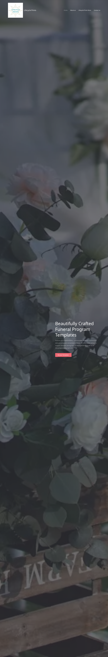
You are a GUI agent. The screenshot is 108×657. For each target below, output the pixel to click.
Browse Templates (63, 355)
